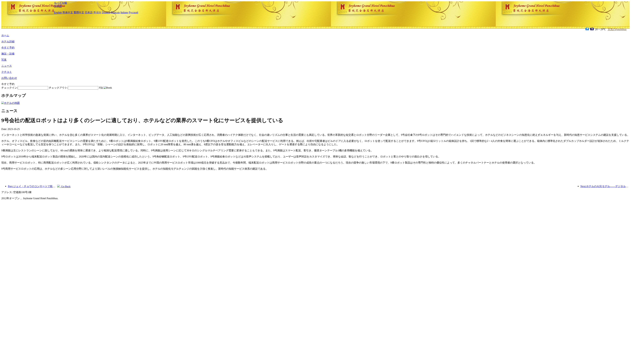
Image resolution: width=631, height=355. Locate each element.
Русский (133, 12)
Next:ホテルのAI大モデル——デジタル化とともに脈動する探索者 (605, 186)
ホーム (5, 35)
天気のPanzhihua (617, 29)
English (58, 12)
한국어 (97, 12)
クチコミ (6, 72)
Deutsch (106, 12)
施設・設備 (7, 53)
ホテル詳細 (7, 41)
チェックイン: (9, 87)
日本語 (58, 6)
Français (115, 12)
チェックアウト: (58, 87)
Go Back (65, 186)
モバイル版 (60, 2)
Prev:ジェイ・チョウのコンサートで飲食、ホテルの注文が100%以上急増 (32, 186)
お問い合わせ (9, 78)
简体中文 (67, 12)
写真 (4, 59)
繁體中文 (79, 12)
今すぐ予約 (7, 47)
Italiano (124, 12)
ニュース (6, 65)
